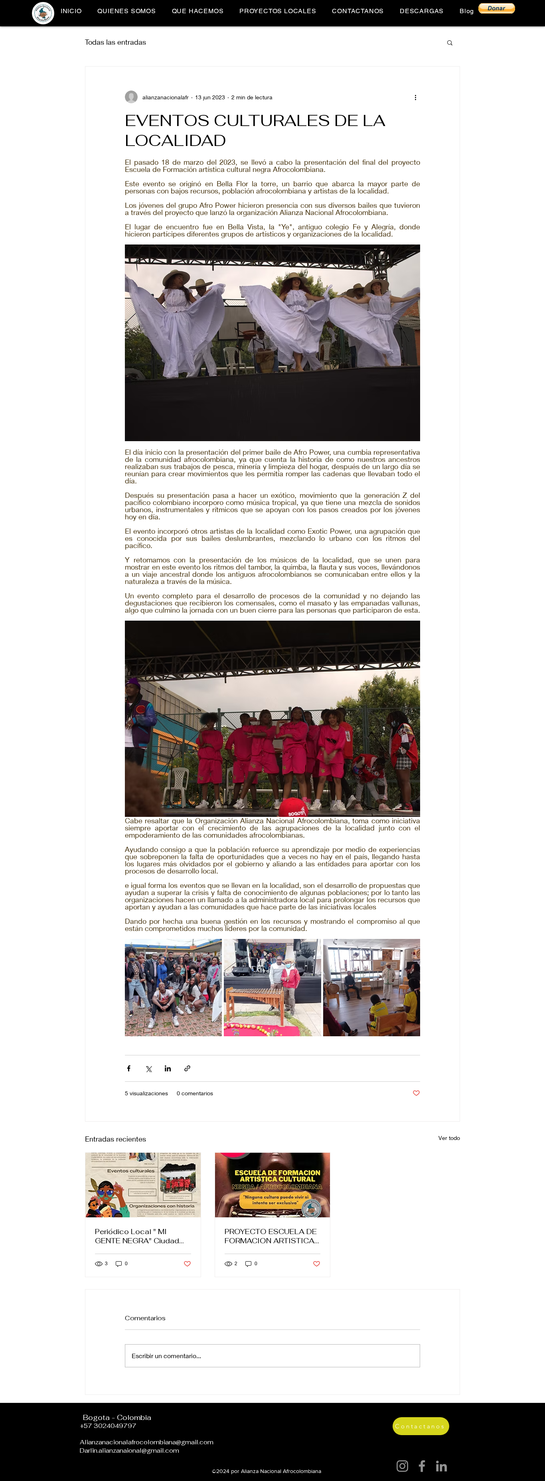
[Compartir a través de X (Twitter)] (148, 1068)
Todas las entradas (115, 41)
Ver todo (449, 1137)
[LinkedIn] (441, 1466)
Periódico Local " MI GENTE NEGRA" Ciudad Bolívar (137, 1236)
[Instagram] (402, 1466)
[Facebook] (422, 1466)
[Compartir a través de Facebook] (128, 1068)
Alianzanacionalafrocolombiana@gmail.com (146, 1442)
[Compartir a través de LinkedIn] (168, 1068)
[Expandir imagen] (173, 987)
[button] (496, 8)
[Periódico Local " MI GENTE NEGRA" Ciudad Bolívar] (143, 1185)
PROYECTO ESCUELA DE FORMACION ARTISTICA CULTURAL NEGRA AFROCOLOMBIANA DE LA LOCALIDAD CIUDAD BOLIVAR (271, 1236)
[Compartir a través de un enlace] (187, 1068)
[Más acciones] (415, 97)
